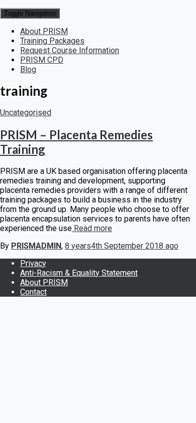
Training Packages (52, 41)
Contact (33, 292)
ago (121, 246)
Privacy (33, 263)
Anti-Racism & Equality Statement (79, 273)
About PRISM (44, 31)
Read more (92, 228)
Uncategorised (25, 112)
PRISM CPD (41, 60)
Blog (28, 69)
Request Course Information (69, 50)
